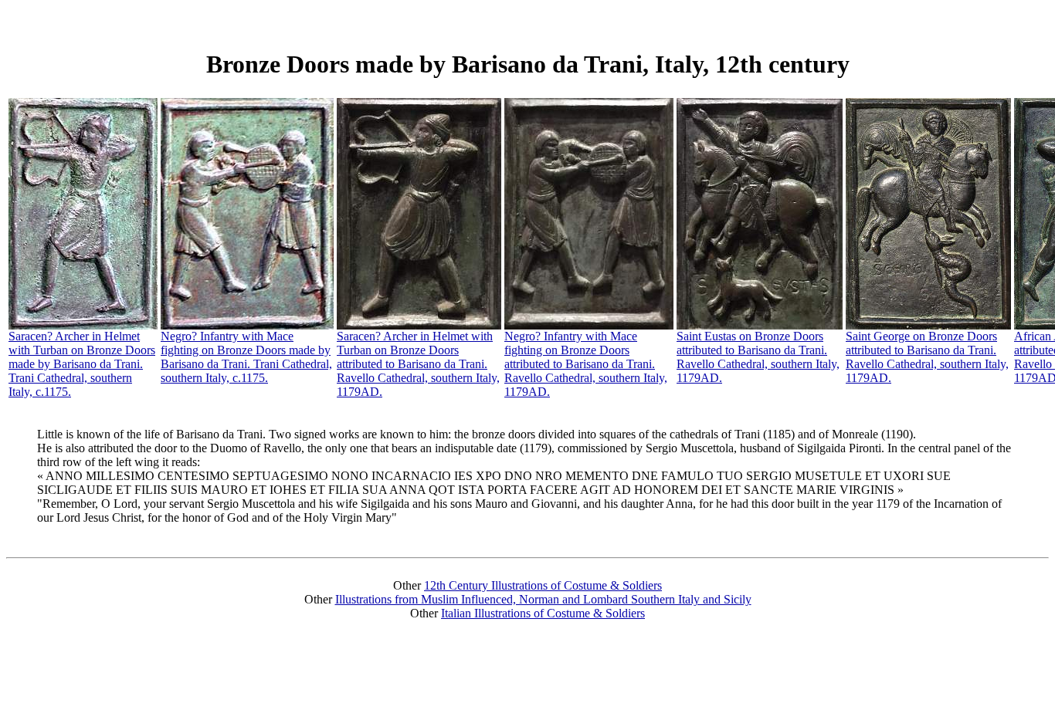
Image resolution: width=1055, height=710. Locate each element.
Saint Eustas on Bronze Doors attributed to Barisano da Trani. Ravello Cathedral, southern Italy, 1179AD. (758, 357)
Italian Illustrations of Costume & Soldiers (543, 613)
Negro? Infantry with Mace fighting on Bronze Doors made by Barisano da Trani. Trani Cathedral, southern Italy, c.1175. (246, 357)
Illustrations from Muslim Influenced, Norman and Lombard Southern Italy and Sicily (543, 599)
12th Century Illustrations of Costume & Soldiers (543, 585)
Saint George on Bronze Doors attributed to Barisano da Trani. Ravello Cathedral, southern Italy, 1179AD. (927, 357)
